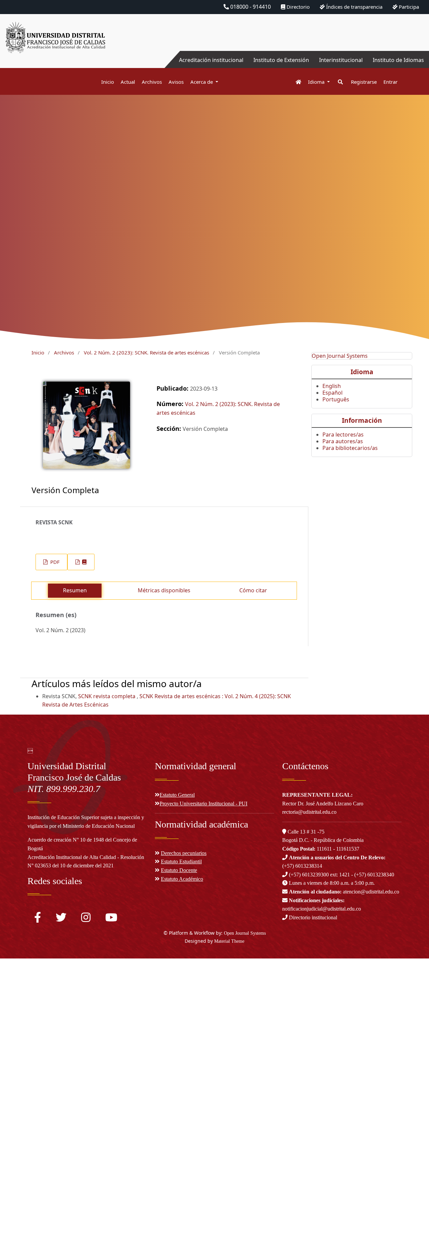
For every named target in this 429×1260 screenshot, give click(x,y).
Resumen (75, 590)
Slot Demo (13, 1060)
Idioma (317, 81)
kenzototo (13, 976)
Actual (128, 81)
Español (332, 392)
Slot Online (14, 1102)
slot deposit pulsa (22, 1032)
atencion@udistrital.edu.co (344, 891)
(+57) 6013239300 (309, 874)
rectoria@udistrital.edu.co (309, 812)
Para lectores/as (343, 434)
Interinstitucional (341, 60)
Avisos (176, 81)
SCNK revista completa (107, 696)
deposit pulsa (17, 1074)
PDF (54, 561)
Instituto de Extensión (281, 60)
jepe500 (10, 1129)
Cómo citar (253, 590)
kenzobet (12, 962)
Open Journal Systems (340, 355)
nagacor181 (15, 1087)
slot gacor (12, 1004)
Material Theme (229, 941)
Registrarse (364, 81)
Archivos (152, 81)
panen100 (12, 1116)
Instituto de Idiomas (398, 60)
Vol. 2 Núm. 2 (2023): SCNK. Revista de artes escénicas (146, 352)
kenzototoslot (18, 1046)
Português (335, 399)
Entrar (390, 81)
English (331, 386)
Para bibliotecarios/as (350, 448)
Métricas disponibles (164, 590)
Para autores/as (342, 441)
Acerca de (202, 81)
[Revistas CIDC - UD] (295, 82)
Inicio (107, 81)
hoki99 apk (14, 1157)
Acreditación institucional (211, 60)
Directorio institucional (312, 917)
